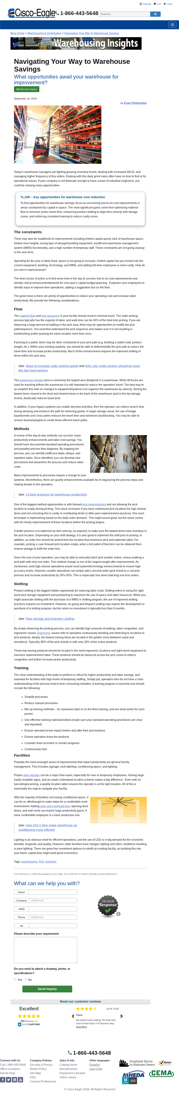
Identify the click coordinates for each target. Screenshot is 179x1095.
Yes (19, 979)
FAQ (32, 1077)
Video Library (68, 1077)
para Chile (96, 1068)
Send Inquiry (47, 989)
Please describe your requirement (36, 933)
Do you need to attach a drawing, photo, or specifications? (42, 971)
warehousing (29, 861)
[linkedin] (14, 1079)
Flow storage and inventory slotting (50, 619)
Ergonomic (44, 632)
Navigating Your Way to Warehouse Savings (91, 33)
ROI (41, 861)
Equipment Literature (72, 1073)
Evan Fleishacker (135, 103)
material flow (27, 315)
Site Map (35, 1073)
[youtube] (20, 1079)
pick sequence (50, 315)
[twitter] (8, 1079)
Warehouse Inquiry (26, 89)
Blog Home (17, 33)
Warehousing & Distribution (44, 33)
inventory (50, 861)
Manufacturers (68, 1068)
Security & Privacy (41, 1064)
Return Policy (38, 1068)
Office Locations (10, 1068)
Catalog (146, 3)
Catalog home (68, 1064)
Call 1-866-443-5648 (13, 1064)
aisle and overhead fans (55, 806)
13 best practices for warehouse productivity (56, 494)
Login (169, 3)
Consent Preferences (43, 1081)
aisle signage (31, 775)
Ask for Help (7, 1073)
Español (95, 1064)
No (30, 979)
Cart (158, 3)
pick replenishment (94, 504)
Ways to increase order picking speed (52, 366)
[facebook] (2, 1079)
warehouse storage (31, 380)
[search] (155, 14)
